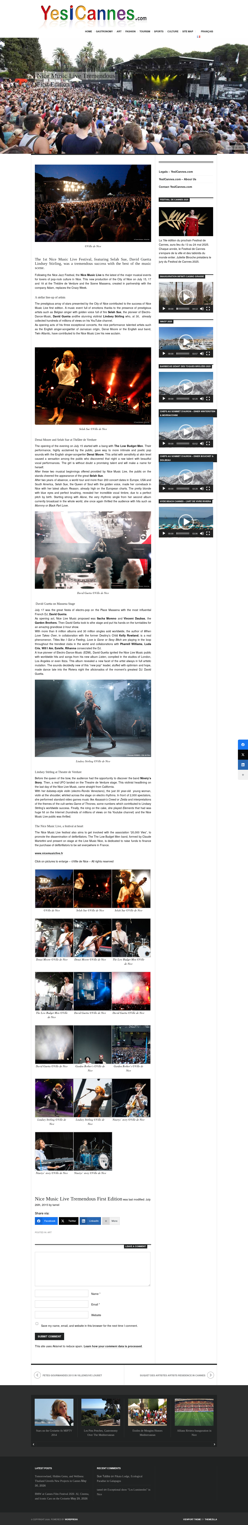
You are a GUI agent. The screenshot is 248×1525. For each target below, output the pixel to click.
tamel (100, 1489)
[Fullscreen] (208, 309)
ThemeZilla (211, 1519)
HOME (88, 31)
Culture (172, 31)
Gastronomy (104, 31)
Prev (33, 1444)
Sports (159, 31)
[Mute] (202, 309)
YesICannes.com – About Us (177, 179)
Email (95, 1304)
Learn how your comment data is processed (113, 1346)
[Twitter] (243, 755)
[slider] (183, 309)
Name (95, 1294)
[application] (186, 297)
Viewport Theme (192, 1519)
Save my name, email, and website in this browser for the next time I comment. (89, 1326)
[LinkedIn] (243, 765)
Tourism (145, 31)
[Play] (164, 309)
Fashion (130, 31)
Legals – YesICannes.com (176, 171)
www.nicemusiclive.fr (49, 853)
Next (214, 1444)
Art (119, 31)
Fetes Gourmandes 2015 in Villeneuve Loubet (72, 1375)
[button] (186, 297)
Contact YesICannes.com (175, 187)
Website (96, 1315)
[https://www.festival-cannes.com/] (186, 221)
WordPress (71, 1519)
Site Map (187, 31)
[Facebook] (243, 745)
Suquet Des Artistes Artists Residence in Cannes (172, 1375)
